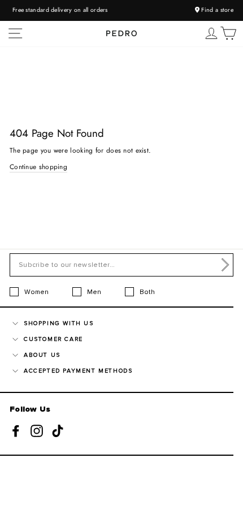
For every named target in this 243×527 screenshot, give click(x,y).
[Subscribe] (225, 265)
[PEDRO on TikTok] (57, 430)
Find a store (216, 10)
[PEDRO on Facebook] (16, 430)
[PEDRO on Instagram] (37, 430)
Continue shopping (38, 166)
